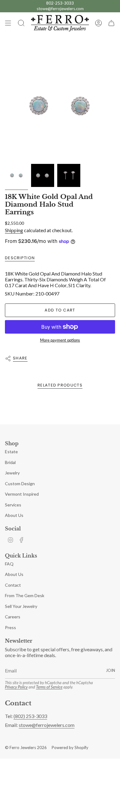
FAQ (9, 563)
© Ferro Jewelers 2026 (26, 747)
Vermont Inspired (22, 494)
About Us (14, 515)
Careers (12, 616)
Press (10, 627)
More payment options (60, 340)
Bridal (10, 462)
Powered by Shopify (70, 747)
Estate (11, 451)
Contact (13, 585)
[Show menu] (8, 23)
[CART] (111, 23)
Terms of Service (49, 686)
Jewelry (12, 472)
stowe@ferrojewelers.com (60, 8)
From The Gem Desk (24, 595)
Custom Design (20, 483)
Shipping (14, 230)
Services (13, 504)
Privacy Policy (16, 686)
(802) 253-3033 (30, 716)
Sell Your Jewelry (21, 606)
